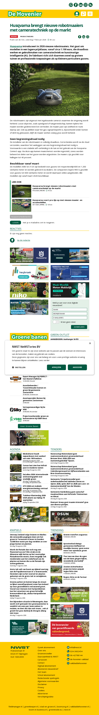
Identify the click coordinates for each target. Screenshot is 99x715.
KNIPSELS (15, 530)
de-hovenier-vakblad (79, 659)
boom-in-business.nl (38, 709)
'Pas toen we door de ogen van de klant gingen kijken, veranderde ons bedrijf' (75, 558)
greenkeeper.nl (31, 706)
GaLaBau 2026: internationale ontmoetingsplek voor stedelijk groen (35, 476)
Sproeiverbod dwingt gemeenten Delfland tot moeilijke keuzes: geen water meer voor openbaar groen (76, 547)
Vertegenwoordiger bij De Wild (34, 408)
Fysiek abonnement (46, 647)
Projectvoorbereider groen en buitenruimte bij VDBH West (36, 417)
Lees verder (44, 360)
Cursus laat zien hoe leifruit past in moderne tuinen (35, 466)
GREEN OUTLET (60, 334)
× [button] (90, 343)
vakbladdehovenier (78, 663)
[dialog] (49, 357)
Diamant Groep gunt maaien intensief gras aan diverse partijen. (69, 503)
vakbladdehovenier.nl (79, 706)
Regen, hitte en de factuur (75, 577)
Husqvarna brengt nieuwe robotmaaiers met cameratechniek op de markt (54, 187)
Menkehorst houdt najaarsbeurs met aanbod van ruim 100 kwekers (34, 456)
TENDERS (56, 449)
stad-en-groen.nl (47, 706)
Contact (41, 662)
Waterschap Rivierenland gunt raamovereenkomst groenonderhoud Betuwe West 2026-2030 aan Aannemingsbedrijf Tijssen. (67, 457)
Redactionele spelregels (48, 678)
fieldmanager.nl (15, 706)
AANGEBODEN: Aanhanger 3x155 (65, 339)
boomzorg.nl (62, 706)
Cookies (41, 690)
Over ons (42, 650)
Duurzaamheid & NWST (48, 656)
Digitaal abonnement (47, 666)
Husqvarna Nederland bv (21, 217)
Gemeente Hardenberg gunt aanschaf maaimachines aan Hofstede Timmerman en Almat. (69, 494)
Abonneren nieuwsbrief (48, 669)
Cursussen (42, 659)
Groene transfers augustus (75, 534)
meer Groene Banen (29, 426)
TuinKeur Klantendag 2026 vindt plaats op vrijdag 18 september (34, 497)
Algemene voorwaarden (48, 681)
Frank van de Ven (17, 40)
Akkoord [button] (77, 367)
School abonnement (46, 675)
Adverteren (43, 693)
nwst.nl (67, 709)
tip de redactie (23, 240)
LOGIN (16, 222)
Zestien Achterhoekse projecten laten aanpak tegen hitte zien (73, 568)
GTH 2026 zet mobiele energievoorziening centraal (35, 487)
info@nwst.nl (75, 647)
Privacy (41, 687)
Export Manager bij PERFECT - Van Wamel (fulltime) (35, 377)
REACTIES (15, 228)
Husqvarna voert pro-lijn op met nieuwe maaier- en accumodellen (57, 201)
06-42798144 (76, 655)
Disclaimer (42, 684)
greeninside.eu (55, 709)
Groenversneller (45, 653)
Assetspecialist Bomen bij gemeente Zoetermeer (34, 399)
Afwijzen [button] (56, 367)
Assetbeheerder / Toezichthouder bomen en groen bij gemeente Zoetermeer (34, 389)
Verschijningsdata (45, 696)
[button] (18, 367)
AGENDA (15, 449)
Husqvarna (16, 46)
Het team (42, 672)
